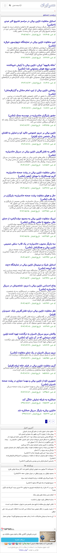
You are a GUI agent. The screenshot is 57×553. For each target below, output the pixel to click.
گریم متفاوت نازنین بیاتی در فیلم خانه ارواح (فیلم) (32, 366)
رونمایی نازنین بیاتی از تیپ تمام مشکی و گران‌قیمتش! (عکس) (30, 92)
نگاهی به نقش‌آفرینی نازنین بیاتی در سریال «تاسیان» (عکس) (31, 153)
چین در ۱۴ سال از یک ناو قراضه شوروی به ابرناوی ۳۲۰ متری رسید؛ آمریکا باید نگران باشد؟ (29, 488)
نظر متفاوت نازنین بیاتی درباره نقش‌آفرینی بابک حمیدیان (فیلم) (29, 313)
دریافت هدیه (20, 539)
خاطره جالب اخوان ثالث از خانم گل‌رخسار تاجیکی (38, 431)
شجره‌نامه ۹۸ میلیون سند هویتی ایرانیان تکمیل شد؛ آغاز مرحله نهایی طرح (31, 469)
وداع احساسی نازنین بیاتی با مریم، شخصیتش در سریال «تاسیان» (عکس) (29, 287)
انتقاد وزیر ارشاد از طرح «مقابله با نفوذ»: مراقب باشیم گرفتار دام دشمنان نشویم (29, 447)
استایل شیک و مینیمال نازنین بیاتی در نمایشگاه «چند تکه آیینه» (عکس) (30, 266)
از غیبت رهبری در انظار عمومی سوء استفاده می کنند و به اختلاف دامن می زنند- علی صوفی (29, 510)
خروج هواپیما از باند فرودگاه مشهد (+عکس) (40, 483)
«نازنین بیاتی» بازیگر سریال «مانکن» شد (37, 411)
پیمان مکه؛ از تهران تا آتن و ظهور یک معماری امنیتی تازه (36, 434)
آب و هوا (42, 543)
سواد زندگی (26, 543)
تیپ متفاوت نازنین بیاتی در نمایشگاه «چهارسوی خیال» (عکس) (30, 44)
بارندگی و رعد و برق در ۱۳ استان (44, 450)
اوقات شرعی (35, 543)
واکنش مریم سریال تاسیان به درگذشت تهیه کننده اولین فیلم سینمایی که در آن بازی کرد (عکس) (29, 336)
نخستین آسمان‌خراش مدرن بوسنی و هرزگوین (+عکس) (36, 461)
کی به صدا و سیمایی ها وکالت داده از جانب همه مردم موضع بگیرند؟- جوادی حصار (28, 516)
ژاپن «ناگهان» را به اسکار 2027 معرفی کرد (41, 442)
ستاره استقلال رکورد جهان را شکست (42, 499)
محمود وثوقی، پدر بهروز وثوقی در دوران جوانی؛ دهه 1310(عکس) (34, 473)
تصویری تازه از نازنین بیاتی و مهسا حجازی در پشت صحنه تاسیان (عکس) (29, 382)
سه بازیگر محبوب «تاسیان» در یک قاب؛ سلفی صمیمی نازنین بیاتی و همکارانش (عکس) (30, 245)
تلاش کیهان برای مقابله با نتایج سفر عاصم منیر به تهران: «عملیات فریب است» (29, 504)
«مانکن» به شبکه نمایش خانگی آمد (39, 400)
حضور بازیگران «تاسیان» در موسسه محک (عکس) (32, 116)
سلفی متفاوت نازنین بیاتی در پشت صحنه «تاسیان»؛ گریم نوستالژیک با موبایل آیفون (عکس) (31, 174)
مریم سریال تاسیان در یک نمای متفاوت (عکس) (33, 353)
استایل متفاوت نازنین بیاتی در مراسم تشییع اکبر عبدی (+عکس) (30, 23)
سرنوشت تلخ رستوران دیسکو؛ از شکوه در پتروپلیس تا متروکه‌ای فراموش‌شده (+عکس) (31, 457)
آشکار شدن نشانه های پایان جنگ (43, 495)
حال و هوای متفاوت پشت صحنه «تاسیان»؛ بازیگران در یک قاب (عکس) (30, 197)
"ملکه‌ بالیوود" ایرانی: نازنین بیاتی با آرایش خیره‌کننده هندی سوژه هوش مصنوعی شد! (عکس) (31, 67)
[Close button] (55, 529)
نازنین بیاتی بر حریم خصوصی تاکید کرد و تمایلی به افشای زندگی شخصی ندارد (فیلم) (29, 134)
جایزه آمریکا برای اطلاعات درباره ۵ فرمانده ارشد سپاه (37, 478)
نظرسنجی (49, 543)
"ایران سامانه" (23, 550)
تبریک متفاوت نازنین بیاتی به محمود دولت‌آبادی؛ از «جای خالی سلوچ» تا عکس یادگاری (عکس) (29, 220)
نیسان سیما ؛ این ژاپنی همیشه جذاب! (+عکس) (39, 453)
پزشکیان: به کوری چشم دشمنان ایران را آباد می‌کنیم (37, 445)
